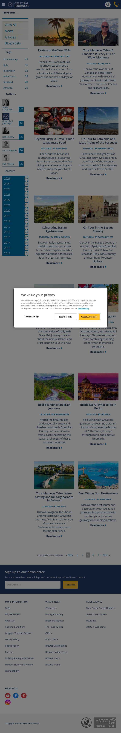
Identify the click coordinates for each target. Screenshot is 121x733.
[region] (60, 308)
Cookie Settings (32, 316)
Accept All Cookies (89, 317)
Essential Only (65, 317)
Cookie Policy (83, 308)
